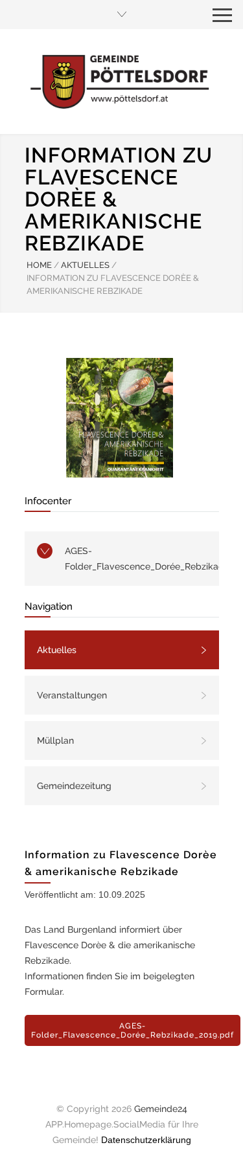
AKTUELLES (85, 265)
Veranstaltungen (72, 695)
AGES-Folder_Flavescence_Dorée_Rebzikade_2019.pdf (142, 559)
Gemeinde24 (160, 1109)
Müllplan (55, 740)
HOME (39, 265)
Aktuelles (56, 650)
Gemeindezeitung (74, 786)
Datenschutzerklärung (146, 1140)
